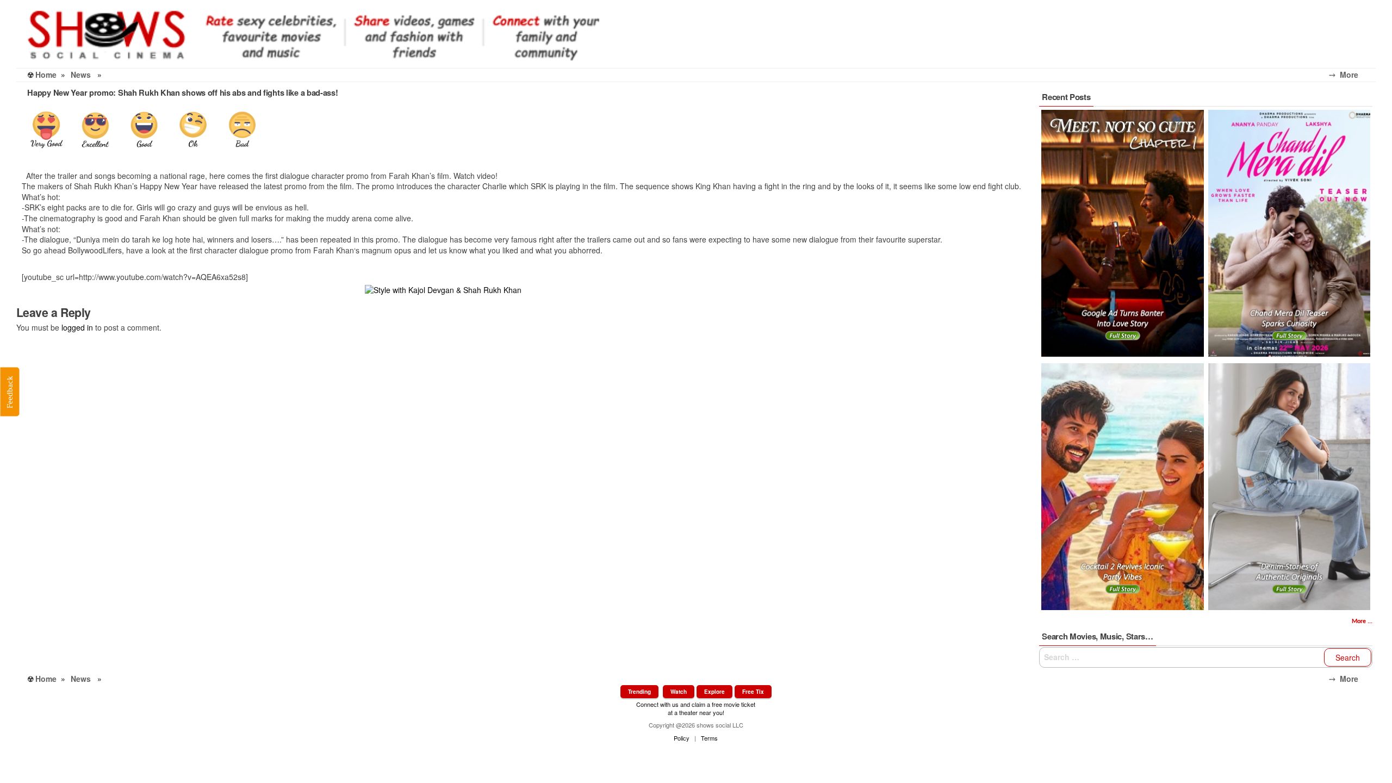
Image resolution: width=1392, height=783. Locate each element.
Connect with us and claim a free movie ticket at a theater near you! (695, 708)
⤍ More (1352, 74)
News (81, 74)
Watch (678, 691)
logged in (77, 327)
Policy (681, 738)
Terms (709, 738)
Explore (714, 691)
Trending (639, 691)
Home (46, 74)
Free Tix (753, 691)
